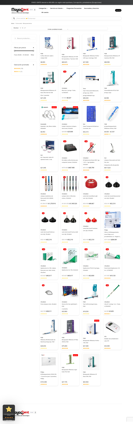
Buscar (15, 38)
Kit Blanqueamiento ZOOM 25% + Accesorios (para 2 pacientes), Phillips (49, 376)
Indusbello (43, 124)
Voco (84, 88)
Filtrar (32, 55)
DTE (105, 336)
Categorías (42, 8)
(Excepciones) (97, 2)
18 (22, 28)
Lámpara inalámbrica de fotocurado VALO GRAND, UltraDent (47, 198)
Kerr (84, 124)
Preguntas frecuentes (74, 8)
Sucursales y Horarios (91, 8)
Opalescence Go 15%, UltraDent (70, 270)
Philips (106, 230)
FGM (42, 53)
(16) (21, 68)
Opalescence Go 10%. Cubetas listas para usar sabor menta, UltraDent (48, 270)
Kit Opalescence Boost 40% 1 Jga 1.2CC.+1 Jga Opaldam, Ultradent (91, 162)
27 (25, 28)
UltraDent (64, 88)
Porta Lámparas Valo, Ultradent (48, 304)
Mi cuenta (45, 12)
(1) (21, 71)
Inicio (12, 23)
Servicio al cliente (56, 8)
